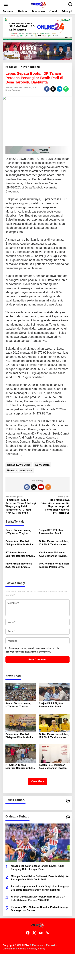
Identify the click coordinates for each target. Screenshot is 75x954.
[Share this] (47, 89)
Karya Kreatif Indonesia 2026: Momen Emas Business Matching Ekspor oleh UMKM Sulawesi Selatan (20, 565)
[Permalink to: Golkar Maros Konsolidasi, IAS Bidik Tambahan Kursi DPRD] (54, 722)
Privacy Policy (37, 948)
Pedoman (37, 945)
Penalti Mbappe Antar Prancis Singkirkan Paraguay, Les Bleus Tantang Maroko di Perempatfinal (40, 888)
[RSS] (48, 487)
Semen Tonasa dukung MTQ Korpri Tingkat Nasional (18, 532)
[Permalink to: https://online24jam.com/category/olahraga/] (68, 817)
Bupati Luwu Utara (18, 464)
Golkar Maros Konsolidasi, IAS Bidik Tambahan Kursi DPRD (54, 543)
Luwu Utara (42, 464)
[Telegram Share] (59, 89)
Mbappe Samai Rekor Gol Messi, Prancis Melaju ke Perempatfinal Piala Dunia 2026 (39, 878)
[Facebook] (27, 487)
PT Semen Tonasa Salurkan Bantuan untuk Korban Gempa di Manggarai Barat (19, 554)
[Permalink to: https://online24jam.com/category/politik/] (68, 801)
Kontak (22, 948)
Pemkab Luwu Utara (19, 470)
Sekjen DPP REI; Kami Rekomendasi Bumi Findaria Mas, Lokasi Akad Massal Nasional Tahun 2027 (54, 532)
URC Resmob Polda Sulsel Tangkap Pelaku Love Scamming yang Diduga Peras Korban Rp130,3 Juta (54, 565)
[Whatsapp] (66, 89)
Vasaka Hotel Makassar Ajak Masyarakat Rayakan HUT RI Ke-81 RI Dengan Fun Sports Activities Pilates (53, 554)
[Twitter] (34, 487)
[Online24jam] (38, 4)
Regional (16, 90)
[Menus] (6, 4)
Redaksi (50, 945)
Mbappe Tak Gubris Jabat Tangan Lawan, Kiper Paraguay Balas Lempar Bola (37, 868)
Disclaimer (9, 948)
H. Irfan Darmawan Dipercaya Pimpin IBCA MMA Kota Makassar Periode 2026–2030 (38, 898)
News (8, 90)
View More (37, 781)
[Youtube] (41, 487)
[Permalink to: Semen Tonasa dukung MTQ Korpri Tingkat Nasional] (20, 691)
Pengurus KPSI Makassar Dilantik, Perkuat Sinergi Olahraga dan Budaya (39, 909)
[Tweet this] (53, 89)
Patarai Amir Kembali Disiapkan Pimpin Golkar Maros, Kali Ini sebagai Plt (20, 543)
